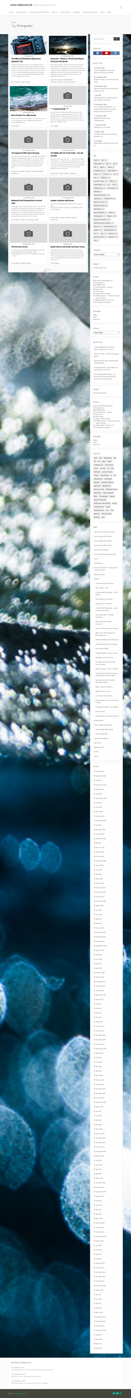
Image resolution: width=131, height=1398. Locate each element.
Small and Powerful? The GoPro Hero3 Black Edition (105, 681)
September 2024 (101, 785)
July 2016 (98, 1058)
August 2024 (99, 789)
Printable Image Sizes (100, 268)
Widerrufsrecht (65, 12)
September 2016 (101, 1049)
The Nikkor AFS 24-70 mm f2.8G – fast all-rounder (105, 663)
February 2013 (100, 1223)
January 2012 (100, 1268)
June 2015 (99, 1116)
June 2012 (99, 1250)
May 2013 (98, 1209)
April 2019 (99, 923)
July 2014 (98, 1160)
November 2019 (101, 892)
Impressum (76, 12)
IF (109, 185)
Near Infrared (68, 80)
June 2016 (99, 1062)
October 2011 (100, 1281)
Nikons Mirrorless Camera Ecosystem (103, 623)
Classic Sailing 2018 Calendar (103, 536)
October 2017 (100, 990)
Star (96, 233)
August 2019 (99, 906)
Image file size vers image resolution (107, 716)
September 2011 (101, 1286)
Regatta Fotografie (19, 171)
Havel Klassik (99, 185)
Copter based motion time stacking (106, 628)
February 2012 (100, 1263)
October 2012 (100, 1232)
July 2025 (98, 780)
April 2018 (99, 968)
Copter (97, 174)
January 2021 (100, 852)
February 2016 (100, 1080)
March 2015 (99, 1129)
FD (116, 174)
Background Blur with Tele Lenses (106, 653)
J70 (115, 185)
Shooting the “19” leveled (103, 604)
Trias (104, 233)
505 (96, 167)
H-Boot (113, 181)
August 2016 (99, 1053)
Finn (96, 178)
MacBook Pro (110, 199)
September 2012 (101, 1236)
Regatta (111, 216)
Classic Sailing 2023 (101, 734)
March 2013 (99, 1218)
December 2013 (101, 1183)
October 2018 (100, 941)
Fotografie (16, 82)
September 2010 (101, 1330)
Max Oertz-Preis (100, 202)
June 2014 (99, 1165)
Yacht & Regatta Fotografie (102, 302)
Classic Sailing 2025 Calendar (39, 12)
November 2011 (101, 1277)
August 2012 (99, 1241)
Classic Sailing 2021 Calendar (104, 729)
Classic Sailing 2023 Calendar (103, 725)
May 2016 (98, 1066)
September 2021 (101, 838)
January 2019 (100, 928)
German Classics (100, 181)
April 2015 (99, 1125)
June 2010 (99, 1339)
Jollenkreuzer (100, 188)
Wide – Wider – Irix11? (102, 588)
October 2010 (100, 1326)
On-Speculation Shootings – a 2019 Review (106, 593)
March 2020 (99, 879)
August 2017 (99, 999)
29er (104, 160)
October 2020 (100, 856)
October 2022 (100, 816)
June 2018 (99, 959)
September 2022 (101, 821)
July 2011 (98, 1294)
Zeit (96, 240)
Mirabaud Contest (101, 205)
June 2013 (99, 1205)
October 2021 (100, 834)
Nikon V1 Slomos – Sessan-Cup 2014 (106, 669)
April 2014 (99, 1174)
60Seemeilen (99, 164)
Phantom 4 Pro (98, 289)
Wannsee (113, 233)
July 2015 (98, 1111)
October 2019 (100, 897)
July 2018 (98, 955)
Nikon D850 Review (99, 285)
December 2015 (101, 1089)
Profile (109, 12)
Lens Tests (55, 173)
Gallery (95, 315)
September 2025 (101, 776)
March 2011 (99, 1312)
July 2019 (98, 910)
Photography (99, 216)
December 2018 (101, 932)
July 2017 (98, 1004)
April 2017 (99, 1017)
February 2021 (100, 847)
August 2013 (99, 1196)
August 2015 (99, 1107)
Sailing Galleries (21, 12)
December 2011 (101, 1272)
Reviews (54, 12)
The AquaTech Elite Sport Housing (106, 644)
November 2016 (101, 1040)
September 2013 (101, 1192)
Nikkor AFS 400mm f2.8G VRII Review (107, 640)
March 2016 (99, 1075)
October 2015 (100, 1098)
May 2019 (98, 919)
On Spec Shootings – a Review (102, 287)
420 (108, 164)
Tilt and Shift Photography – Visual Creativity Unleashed (106, 609)
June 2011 (99, 1299)
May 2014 (98, 1169)
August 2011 (99, 1290)
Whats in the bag (99, 574)
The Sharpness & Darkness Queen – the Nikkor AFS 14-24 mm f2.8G (106, 674)
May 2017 (98, 1013)
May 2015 (98, 1120)
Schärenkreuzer (110, 226)
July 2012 (98, 1245)
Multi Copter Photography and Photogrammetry (105, 634)
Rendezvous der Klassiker (103, 223)
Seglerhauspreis (110, 230)
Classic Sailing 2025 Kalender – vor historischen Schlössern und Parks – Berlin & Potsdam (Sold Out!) (105, 376)
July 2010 (98, 1335)
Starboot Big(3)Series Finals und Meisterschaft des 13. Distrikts (104, 348)
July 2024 (98, 794)
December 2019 (101, 888)
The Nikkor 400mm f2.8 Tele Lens (103, 300)
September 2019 (101, 901)
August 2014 (99, 1156)
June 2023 (99, 807)
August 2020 (99, 865)
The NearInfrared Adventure (104, 583)
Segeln (37, 220)
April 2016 (99, 1071)
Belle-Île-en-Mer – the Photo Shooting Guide (106, 355)
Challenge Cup (99, 171)
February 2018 (100, 973)
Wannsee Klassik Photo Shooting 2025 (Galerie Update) (106, 362)
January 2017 (100, 1031)
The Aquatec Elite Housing (101, 294)
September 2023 (101, 798)
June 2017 (99, 1008)
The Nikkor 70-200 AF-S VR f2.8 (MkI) (106, 707)
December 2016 (101, 1035)
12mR (97, 160)
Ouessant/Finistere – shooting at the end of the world (106, 569)
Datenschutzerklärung (90, 12)
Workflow (15, 173)
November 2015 (101, 1093)
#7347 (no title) (100, 711)
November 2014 (101, 1142)
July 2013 (98, 1201)
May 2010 (98, 1344)
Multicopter (99, 209)
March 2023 (99, 812)
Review (28, 82)
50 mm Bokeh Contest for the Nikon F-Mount (106, 701)
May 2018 (98, 964)
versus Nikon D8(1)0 (101, 649)
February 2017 (100, 1026)
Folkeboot (105, 178)
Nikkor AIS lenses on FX (102, 691)
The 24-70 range (98, 291)
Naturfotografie (57, 80)
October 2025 (100, 771)
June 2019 (99, 914)
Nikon (23, 82)
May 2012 (98, 1254)
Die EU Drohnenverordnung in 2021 (105, 554)
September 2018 (101, 946)
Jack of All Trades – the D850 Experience (104, 616)
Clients (102, 12)
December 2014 (101, 1138)
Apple (103, 167)
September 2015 (101, 1102)
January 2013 (100, 1227)
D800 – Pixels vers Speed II (103, 687)
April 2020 (99, 874)
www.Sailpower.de (20, 1393)
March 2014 (99, 1178)
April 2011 (99, 1308)
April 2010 (99, 1348)
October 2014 (100, 1147)
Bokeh (111, 167)
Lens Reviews (98, 563)
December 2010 (101, 1317)
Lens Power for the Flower (104, 696)
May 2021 (98, 843)
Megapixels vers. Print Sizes (104, 657)
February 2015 (100, 1134)
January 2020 (100, 883)
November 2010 (101, 1321)
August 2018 (99, 950)
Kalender (98, 192)
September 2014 (101, 1151)
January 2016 (100, 1084)
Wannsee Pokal (100, 237)
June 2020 (99, 870)
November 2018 (101, 937)
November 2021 (101, 830)
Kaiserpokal (112, 188)
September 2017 (101, 995)
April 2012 (99, 1259)
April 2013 (99, 1214)
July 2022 (98, 825)
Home (11, 12)
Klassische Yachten (102, 195)
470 (115, 164)
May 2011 (98, 1303)
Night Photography (57, 82)
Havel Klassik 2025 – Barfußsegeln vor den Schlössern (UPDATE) (106, 368)
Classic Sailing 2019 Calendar (103, 541)
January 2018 (100, 977)
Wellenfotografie (70, 82)
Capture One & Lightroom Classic (104, 532)
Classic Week (112, 171)
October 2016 (100, 1044)
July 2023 (98, 803)
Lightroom (98, 199)
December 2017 (101, 982)
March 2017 (99, 1022)
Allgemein (16, 126)
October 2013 (100, 1187)
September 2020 (101, 861)
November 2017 (101, 986)
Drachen (107, 174)
